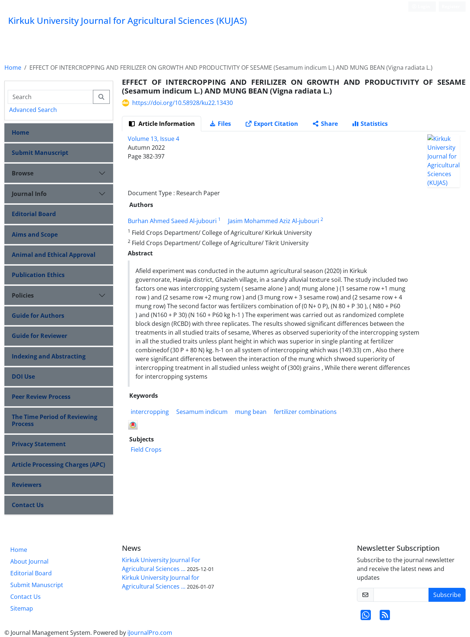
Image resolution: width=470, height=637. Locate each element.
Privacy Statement (39, 444)
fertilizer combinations (305, 412)
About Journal (29, 561)
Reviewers (26, 485)
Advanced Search (33, 110)
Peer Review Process (41, 397)
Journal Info (29, 194)
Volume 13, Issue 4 (153, 139)
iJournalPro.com (149, 633)
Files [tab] (224, 124)
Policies (23, 295)
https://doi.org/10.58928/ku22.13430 (182, 103)
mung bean (251, 412)
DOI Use (23, 376)
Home (12, 67)
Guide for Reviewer (39, 336)
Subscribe (447, 595)
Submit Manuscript (40, 153)
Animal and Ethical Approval (53, 255)
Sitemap (21, 608)
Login (423, 6)
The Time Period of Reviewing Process (54, 420)
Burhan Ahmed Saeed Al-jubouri (172, 221)
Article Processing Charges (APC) (58, 465)
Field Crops (146, 449)
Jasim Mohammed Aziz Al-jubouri (273, 221)
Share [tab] (329, 124)
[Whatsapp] (366, 617)
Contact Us (28, 505)
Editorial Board (34, 214)
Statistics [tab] (374, 124)
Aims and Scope (35, 234)
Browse (22, 173)
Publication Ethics (38, 275)
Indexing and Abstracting (49, 356)
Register (451, 6)
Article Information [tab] (166, 124)
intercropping (150, 412)
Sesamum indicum (202, 412)
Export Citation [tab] (276, 124)
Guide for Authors (38, 316)
